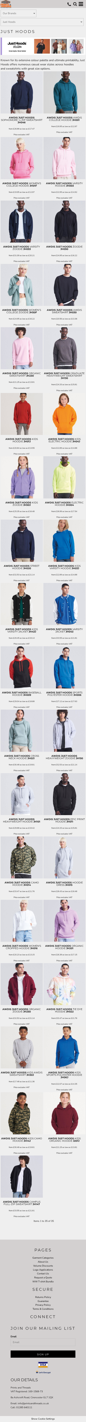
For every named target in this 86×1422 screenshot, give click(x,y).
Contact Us (43, 1273)
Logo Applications (43, 1269)
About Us (43, 1261)
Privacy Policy (43, 1305)
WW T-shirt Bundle (43, 1281)
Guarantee (43, 1301)
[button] (75, 4)
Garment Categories (43, 1257)
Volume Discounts (43, 1265)
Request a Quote (43, 1277)
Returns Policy (43, 1297)
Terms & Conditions (43, 1309)
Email (14, 1336)
